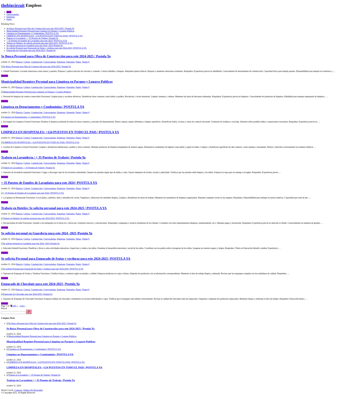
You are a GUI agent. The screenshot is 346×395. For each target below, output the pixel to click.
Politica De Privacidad (33, 390)
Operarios (70, 62)
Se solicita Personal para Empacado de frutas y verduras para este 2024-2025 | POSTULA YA (46, 48)
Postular (4, 76)
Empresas (10, 17)
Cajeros (27, 62)
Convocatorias (12, 14)
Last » (22, 306)
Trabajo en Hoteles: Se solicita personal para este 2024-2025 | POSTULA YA (39, 43)
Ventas (85, 62)
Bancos (19, 62)
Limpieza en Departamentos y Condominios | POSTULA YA (32, 33)
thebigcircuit (13, 5)
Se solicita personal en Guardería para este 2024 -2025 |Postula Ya (34, 45)
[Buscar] (28, 312)
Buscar (4, 308)
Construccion (36, 62)
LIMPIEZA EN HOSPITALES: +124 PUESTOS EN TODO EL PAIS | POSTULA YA (44, 36)
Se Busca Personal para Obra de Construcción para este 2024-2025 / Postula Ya (40, 28)
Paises (9, 19)
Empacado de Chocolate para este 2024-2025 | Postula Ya (31, 50)
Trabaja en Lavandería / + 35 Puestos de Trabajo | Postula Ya (32, 38)
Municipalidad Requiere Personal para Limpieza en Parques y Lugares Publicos (40, 31)
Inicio (8, 12)
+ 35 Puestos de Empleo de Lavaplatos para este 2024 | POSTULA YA (36, 41)
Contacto (18, 390)
